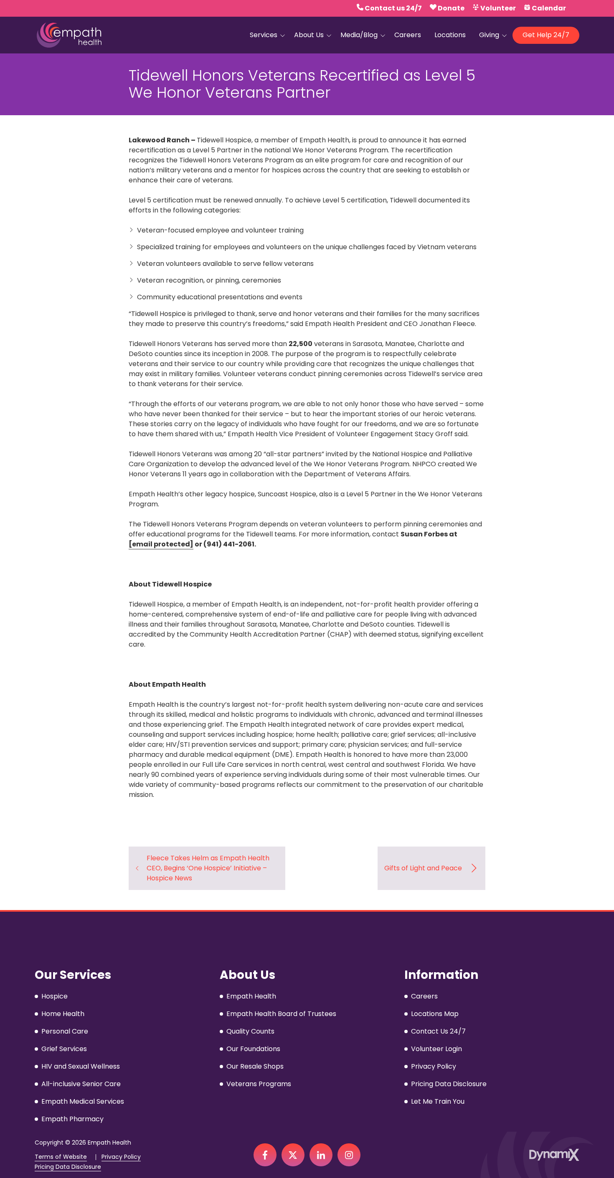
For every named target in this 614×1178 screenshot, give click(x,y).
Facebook (265, 1154)
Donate (451, 8)
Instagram (348, 1154)
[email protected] (161, 544)
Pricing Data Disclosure (68, 1167)
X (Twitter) (293, 1154)
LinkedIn (321, 1154)
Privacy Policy (121, 1157)
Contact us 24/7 (393, 8)
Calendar (549, 8)
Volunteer (498, 8)
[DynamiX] (554, 1154)
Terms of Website (61, 1157)
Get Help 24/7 (546, 35)
